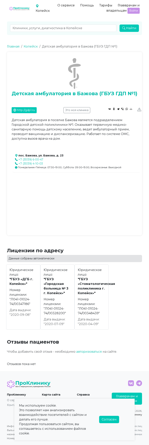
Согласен (109, 419)
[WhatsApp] (126, 109)
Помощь (87, 5)
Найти (130, 28)
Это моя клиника (76, 110)
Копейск (31, 46)
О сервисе (66, 5)
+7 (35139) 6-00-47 (30, 159)
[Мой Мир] (131, 109)
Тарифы (105, 5)
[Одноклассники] (114, 109)
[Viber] (122, 109)
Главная (13, 46)
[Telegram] (118, 109)
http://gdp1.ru (25, 110)
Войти (133, 10)
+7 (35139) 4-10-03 (30, 163)
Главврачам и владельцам (123, 7)
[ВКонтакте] (109, 109)
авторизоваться (89, 351)
